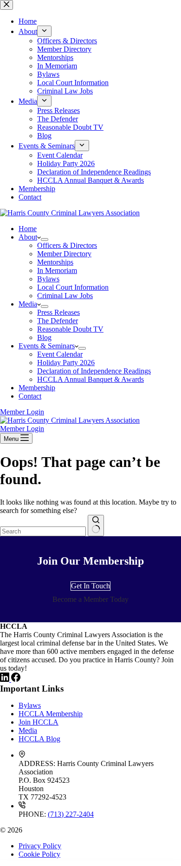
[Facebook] (15, 679)
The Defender (57, 321)
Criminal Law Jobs (65, 296)
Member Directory (64, 254)
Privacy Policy (40, 846)
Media (28, 304)
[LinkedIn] (5, 679)
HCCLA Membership (51, 714)
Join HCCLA (38, 722)
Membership (37, 388)
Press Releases (58, 312)
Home (28, 229)
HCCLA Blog (39, 739)
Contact (30, 396)
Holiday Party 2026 (66, 362)
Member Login (22, 412)
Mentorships (55, 262)
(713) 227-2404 (71, 814)
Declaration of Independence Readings (94, 371)
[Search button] (96, 525)
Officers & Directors (67, 245)
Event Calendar (60, 354)
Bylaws (48, 279)
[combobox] (43, 531)
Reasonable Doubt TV (70, 329)
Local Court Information (73, 287)
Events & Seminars (47, 346)
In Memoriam (57, 270)
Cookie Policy (39, 854)
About (28, 237)
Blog (44, 337)
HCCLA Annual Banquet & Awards (90, 379)
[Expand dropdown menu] (44, 239)
